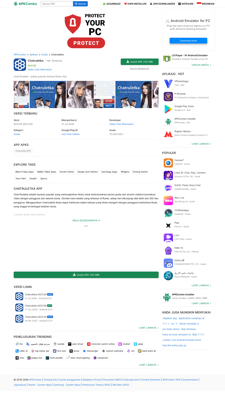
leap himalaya (188, 329)
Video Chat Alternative (40, 69)
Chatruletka (35, 60)
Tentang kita (50, 379)
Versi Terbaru (25, 113)
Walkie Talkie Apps (46, 171)
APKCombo (20, 54)
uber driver (78, 344)
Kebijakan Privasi (92, 379)
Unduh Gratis (200, 64)
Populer (169, 153)
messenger (92, 351)
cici (132, 351)
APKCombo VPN (171, 379)
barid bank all (149, 351)
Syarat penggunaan (70, 379)
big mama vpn (42, 351)
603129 (23, 124)
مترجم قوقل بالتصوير (40, 344)
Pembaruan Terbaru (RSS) (96, 384)
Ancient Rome (67, 171)
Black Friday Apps (24, 171)
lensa (76, 351)
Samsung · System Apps (67, 384)
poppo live (36, 357)
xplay (140, 344)
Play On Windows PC (139, 68)
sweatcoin (103, 357)
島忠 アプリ (198, 334)
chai (22, 357)
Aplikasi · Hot (173, 74)
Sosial (17, 134)
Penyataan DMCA (112, 379)
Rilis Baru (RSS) (121, 384)
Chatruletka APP (28, 188)
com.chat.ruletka (70, 134)
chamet (126, 344)
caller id (24, 351)
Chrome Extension (150, 379)
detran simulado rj (189, 323)
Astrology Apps (109, 171)
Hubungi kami (131, 379)
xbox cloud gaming (80, 357)
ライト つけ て (170, 323)
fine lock (61, 351)
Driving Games (140, 171)
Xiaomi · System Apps (40, 384)
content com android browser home (182, 339)
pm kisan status (171, 329)
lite (21, 344)
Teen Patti (20, 178)
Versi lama (23, 287)
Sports (43, 178)
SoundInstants (190, 379)
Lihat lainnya (147, 327)
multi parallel (56, 357)
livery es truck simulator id (177, 334)
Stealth (33, 178)
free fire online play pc (175, 345)
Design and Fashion (88, 171)
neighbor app (170, 318)
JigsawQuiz (20, 384)
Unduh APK (141, 61)
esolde (60, 344)
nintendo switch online (103, 344)
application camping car (192, 318)
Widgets (125, 171)
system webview (114, 351)
